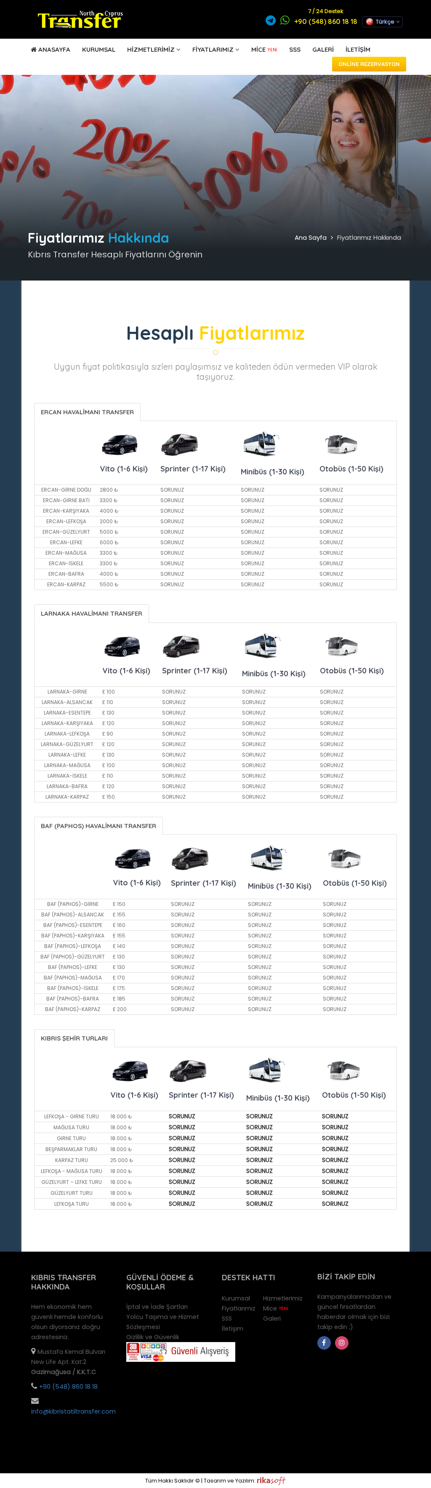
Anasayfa (53, 49)
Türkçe (385, 22)
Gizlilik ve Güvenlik (152, 1337)
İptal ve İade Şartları (157, 1307)
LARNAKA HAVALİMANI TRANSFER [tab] (91, 613)
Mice (264, 49)
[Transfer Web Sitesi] (271, 1480)
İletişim (358, 49)
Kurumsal (98, 49)
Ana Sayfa (311, 237)
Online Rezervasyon (369, 64)
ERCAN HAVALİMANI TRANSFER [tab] (87, 412)
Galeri (323, 49)
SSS (295, 49)
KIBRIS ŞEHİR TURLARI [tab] (74, 1038)
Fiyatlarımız (213, 49)
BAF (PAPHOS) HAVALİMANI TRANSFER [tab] (98, 826)
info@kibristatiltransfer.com (73, 1411)
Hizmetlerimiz (151, 49)
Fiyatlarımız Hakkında (369, 237)
